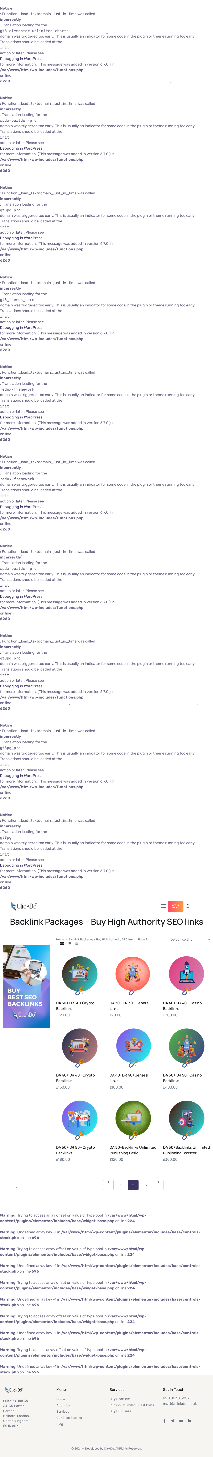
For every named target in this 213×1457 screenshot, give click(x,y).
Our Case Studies (69, 1417)
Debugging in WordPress (21, 58)
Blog (59, 1424)
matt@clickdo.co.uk (180, 1403)
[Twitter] (173, 1421)
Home (60, 939)
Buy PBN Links (120, 1411)
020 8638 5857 (176, 1398)
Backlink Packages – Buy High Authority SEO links (101, 939)
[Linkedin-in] (189, 1421)
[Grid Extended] (69, 944)
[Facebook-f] (164, 1421)
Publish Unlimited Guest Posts (132, 1405)
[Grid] (62, 944)
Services (62, 1411)
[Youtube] (181, 1421)
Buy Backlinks (120, 1399)
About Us (63, 1405)
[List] (76, 944)
